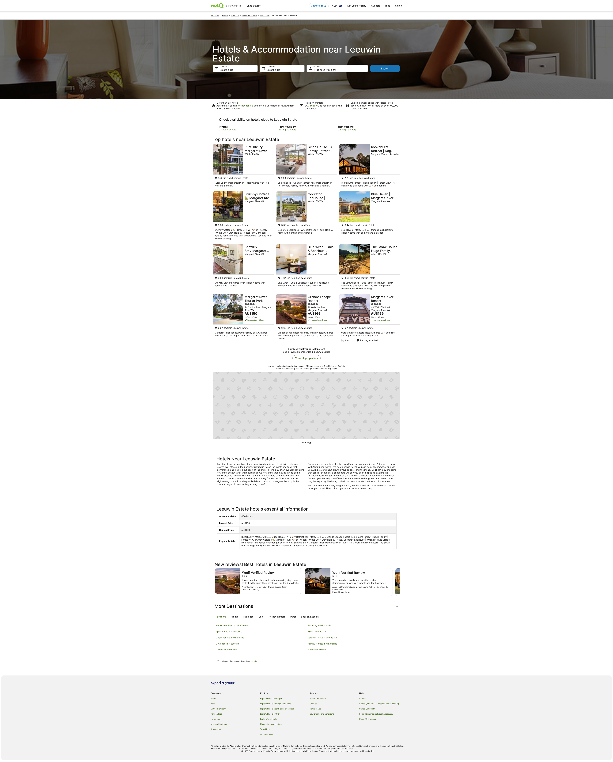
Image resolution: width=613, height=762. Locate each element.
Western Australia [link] (249, 15)
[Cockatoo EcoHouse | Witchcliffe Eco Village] (306, 216)
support (314, 105)
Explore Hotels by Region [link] (271, 698)
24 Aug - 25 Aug (287, 129)
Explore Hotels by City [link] (270, 714)
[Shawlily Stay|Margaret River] (243, 268)
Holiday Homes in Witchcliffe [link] (322, 643)
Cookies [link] (313, 703)
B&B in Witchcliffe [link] (316, 631)
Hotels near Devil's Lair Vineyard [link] (232, 625)
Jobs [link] (213, 703)
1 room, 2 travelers (325, 69)
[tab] (221, 616)
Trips (387, 5)
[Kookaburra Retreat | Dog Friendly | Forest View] (369, 166)
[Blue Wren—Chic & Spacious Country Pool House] (306, 268)
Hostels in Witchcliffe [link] (227, 649)
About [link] (213, 698)
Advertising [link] (216, 729)
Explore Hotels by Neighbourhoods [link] (275, 703)
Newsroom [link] (215, 719)
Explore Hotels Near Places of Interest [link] (277, 709)
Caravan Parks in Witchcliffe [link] (322, 637)
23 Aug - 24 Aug (227, 129)
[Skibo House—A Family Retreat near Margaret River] (306, 166)
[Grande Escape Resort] (306, 319)
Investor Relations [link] (219, 724)
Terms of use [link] (315, 709)
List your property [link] (218, 709)
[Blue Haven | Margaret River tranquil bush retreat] (369, 216)
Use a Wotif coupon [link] (367, 719)
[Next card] (400, 582)
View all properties (306, 358)
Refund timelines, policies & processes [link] (376, 714)
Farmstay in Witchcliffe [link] (319, 625)
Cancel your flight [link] (367, 709)
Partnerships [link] (216, 714)
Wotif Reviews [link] (266, 734)
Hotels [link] (225, 15)
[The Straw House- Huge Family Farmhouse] (369, 268)
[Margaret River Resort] (369, 319)
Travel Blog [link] (265, 729)
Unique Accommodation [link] (271, 724)
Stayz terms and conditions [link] (322, 714)
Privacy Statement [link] (318, 698)
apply (254, 661)
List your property (356, 5)
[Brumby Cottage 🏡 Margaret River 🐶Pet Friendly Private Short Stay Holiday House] (243, 216)
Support (375, 5)
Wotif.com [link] (215, 15)
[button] (306, 606)
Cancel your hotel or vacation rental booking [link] (379, 703)
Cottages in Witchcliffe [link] (227, 643)
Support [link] (362, 698)
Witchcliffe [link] (264, 15)
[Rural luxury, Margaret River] (243, 166)
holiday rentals (245, 105)
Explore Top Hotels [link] (268, 719)
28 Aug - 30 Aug (347, 129)
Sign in (398, 5)
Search (385, 68)
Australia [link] (235, 15)
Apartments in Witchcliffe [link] (229, 631)
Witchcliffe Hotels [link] (316, 649)
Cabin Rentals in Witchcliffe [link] (230, 637)
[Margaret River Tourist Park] (243, 319)
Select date (226, 69)
